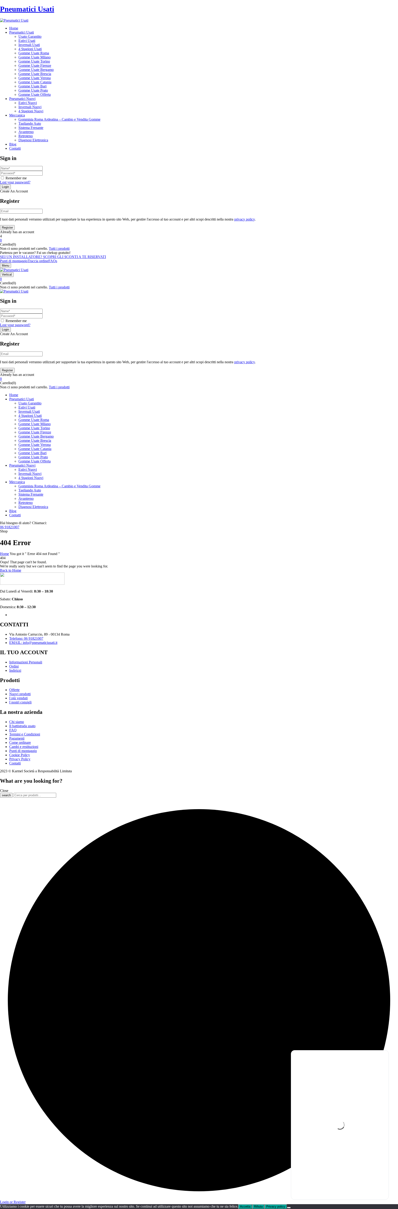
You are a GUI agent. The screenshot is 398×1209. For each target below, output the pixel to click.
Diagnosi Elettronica (33, 140)
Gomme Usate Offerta (34, 94)
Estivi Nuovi (27, 103)
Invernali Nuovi (29, 107)
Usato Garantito (29, 36)
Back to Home (10, 570)
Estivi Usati (26, 41)
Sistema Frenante (30, 128)
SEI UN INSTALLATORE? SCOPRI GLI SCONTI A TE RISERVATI (53, 257)
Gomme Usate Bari (32, 86)
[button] (199, 240)
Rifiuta (258, 1206)
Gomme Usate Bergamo (36, 70)
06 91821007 (9, 527)
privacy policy (244, 219)
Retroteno (25, 136)
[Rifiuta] (289, 1207)
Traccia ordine (38, 261)
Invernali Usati (29, 45)
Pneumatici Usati (27, 9)
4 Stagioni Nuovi (30, 111)
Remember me (16, 178)
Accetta (245, 1206)
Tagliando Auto (29, 123)
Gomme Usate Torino (34, 61)
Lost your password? (15, 182)
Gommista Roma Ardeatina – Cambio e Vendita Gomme (59, 119)
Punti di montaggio (14, 261)
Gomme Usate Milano (34, 57)
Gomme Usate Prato (33, 90)
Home (4, 554)
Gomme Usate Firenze (34, 65)
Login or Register (13, 1202)
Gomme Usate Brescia (34, 74)
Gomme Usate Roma (33, 53)
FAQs (52, 261)
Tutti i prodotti (59, 248)
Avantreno (26, 132)
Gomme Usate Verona (34, 78)
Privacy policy (275, 1206)
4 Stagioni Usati (30, 49)
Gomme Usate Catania (34, 82)
